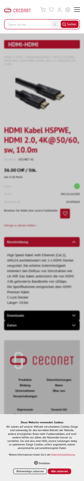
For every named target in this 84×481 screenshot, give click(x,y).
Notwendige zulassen (30, 471)
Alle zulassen (59, 471)
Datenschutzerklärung (63, 454)
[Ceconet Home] (17, 11)
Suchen (71, 24)
